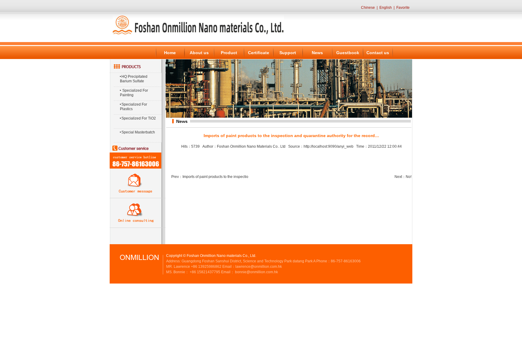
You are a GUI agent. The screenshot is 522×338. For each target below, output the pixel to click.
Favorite (403, 7)
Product (229, 52)
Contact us (377, 52)
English (385, 7)
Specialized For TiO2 (138, 118)
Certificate (258, 52)
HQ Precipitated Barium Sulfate (133, 78)
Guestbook (347, 52)
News (317, 52)
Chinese (368, 7)
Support (287, 52)
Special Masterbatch (138, 132)
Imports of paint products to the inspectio (215, 177)
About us (199, 52)
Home (170, 52)
